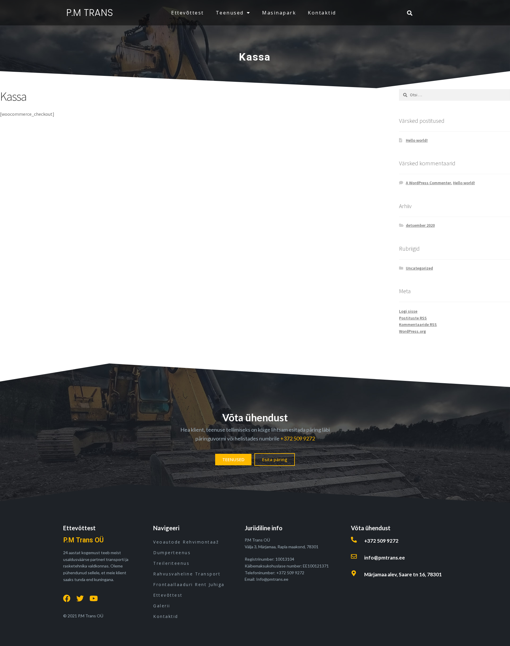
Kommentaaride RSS (418, 324)
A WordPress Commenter (428, 182)
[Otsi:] (454, 94)
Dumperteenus (172, 552)
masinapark (279, 12)
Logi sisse (408, 311)
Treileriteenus (171, 563)
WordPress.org (412, 331)
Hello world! (417, 140)
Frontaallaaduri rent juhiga (189, 584)
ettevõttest (187, 12)
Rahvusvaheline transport (186, 574)
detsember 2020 (420, 225)
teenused (230, 12)
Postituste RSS (413, 318)
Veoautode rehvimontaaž (186, 542)
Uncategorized (419, 268)
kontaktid (322, 12)
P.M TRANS (89, 12)
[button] (233, 459)
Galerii (161, 606)
